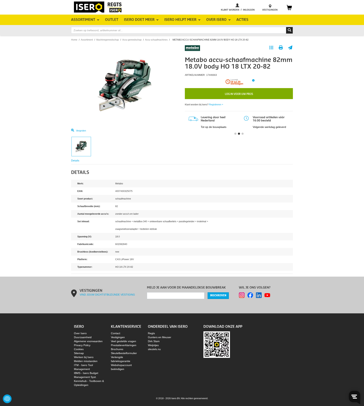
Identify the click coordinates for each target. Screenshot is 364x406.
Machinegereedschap (107, 39)
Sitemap (79, 353)
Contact (115, 333)
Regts (151, 333)
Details (75, 160)
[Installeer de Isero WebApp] (216, 344)
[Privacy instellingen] (7, 398)
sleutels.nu (154, 349)
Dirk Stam (154, 341)
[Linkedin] (259, 295)
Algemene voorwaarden (88, 341)
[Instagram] (242, 295)
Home (74, 39)
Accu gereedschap (132, 39)
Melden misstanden (85, 361)
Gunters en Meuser (159, 337)
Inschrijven (218, 295)
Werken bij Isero (83, 357)
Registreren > (216, 104)
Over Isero (80, 333)
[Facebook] (250, 295)
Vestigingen (118, 337)
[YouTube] (267, 295)
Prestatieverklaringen (123, 345)
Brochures (117, 349)
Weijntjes (153, 345)
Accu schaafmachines (156, 39)
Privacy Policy (82, 345)
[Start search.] (289, 30)
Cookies (79, 349)
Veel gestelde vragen (123, 341)
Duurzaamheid (83, 337)
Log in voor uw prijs (239, 94)
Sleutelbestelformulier (124, 353)
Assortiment (87, 39)
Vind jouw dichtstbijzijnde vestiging (107, 294)
